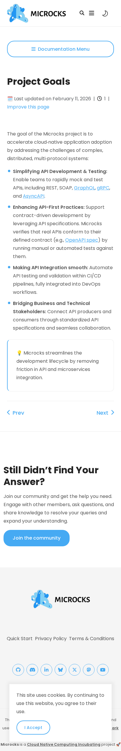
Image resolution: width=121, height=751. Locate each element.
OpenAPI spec (81, 240)
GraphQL (84, 187)
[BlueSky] (60, 670)
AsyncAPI (33, 196)
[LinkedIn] (46, 670)
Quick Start (20, 638)
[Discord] (32, 670)
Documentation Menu (64, 49)
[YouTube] (103, 670)
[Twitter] (74, 670)
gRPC (103, 187)
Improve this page (28, 107)
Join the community (36, 538)
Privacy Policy (51, 638)
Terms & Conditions (91, 638)
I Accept (33, 727)
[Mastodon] (89, 670)
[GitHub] (18, 670)
